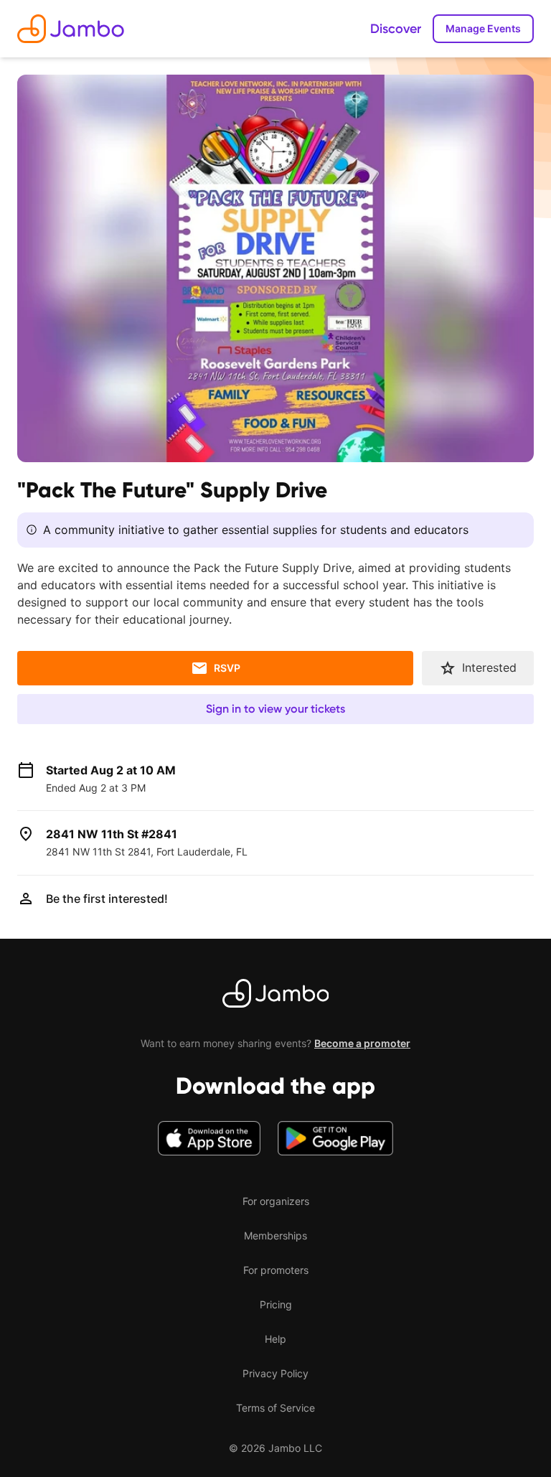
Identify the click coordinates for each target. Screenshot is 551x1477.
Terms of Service (275, 1408)
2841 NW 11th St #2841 (111, 834)
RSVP (227, 668)
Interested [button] (489, 667)
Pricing (276, 1304)
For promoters (276, 1270)
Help (275, 1339)
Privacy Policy (275, 1373)
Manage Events (483, 28)
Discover (395, 29)
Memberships (275, 1235)
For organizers (275, 1201)
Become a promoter (362, 1043)
